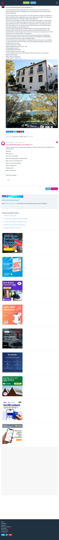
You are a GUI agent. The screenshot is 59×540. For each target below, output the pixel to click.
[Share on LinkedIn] (22, 132)
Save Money (9, 136)
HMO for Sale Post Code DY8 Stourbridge (14, 225)
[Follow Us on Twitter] (3, 535)
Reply (8, 180)
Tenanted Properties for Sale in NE (12, 228)
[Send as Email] (7, 132)
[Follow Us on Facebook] (6, 535)
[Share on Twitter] (15, 132)
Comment (54, 189)
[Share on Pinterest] (18, 132)
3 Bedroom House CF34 (10, 215)
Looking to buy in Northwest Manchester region (16, 218)
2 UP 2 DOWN (10, 142)
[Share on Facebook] (11, 132)
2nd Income (30, 136)
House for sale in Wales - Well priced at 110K (15, 221)
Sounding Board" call (11, 203)
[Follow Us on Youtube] (10, 535)
